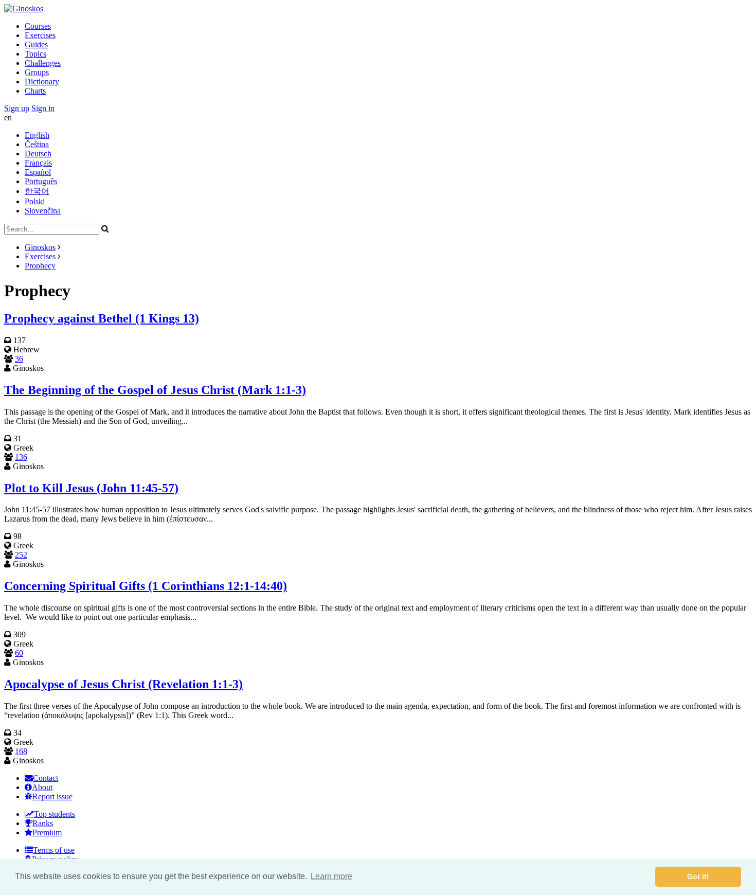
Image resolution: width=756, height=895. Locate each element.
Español (38, 172)
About (42, 787)
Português (41, 181)
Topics (35, 53)
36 (19, 358)
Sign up (16, 108)
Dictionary (42, 81)
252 (21, 554)
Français (38, 162)
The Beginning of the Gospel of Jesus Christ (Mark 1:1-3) (155, 390)
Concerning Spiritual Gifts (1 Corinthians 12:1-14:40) (145, 586)
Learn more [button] (331, 876)
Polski (35, 201)
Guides (36, 44)
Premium (47, 832)
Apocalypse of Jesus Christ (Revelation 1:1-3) (123, 684)
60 (19, 653)
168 (21, 751)
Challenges (43, 63)
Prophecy (40, 265)
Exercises (40, 35)
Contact (45, 778)
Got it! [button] (698, 876)
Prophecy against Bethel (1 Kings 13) (101, 318)
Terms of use (54, 850)
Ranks (42, 823)
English (37, 135)
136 (21, 457)
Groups (37, 72)
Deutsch (38, 153)
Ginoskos (40, 247)
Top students (54, 814)
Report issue (52, 796)
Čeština (37, 144)
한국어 (37, 191)
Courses (38, 26)
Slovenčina (43, 210)
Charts (35, 90)
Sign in (43, 108)
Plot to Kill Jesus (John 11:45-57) (91, 488)
